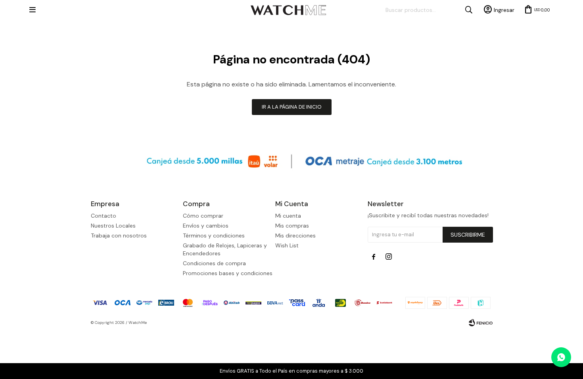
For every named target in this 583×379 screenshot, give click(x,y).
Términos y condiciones (214, 235)
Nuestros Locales (113, 225)
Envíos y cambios (205, 225)
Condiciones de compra (214, 263)
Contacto (103, 215)
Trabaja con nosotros (119, 235)
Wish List (287, 245)
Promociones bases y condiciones (227, 273)
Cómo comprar (203, 215)
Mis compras (292, 225)
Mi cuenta (288, 215)
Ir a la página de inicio (292, 106)
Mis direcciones (295, 235)
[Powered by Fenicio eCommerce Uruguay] (481, 323)
